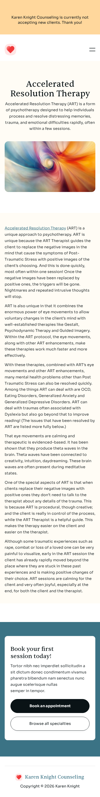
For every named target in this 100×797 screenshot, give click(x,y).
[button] (92, 50)
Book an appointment (50, 705)
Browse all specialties (50, 723)
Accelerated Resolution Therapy (35, 228)
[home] (39, 49)
